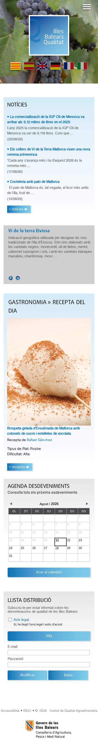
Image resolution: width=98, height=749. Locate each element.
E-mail (12, 647)
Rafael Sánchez (39, 440)
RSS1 (27, 710)
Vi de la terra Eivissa (29, 231)
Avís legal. (22, 619)
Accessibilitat (10, 710)
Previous (10, 278)
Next (17, 278)
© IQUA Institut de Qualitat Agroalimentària (66, 710)
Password (15, 659)
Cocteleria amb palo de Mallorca (34, 181)
